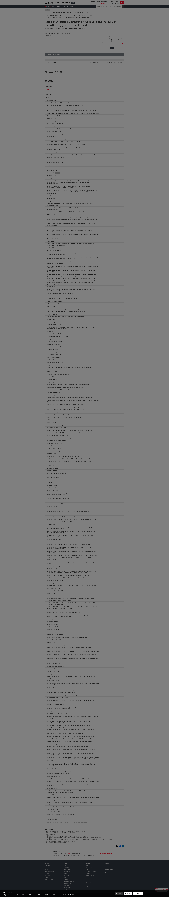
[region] (84, 893)
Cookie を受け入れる (138, 893)
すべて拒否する (128, 893)
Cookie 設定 (118, 893)
